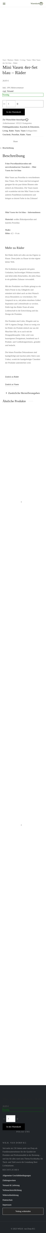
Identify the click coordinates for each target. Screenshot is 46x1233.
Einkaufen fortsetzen (16, 32)
